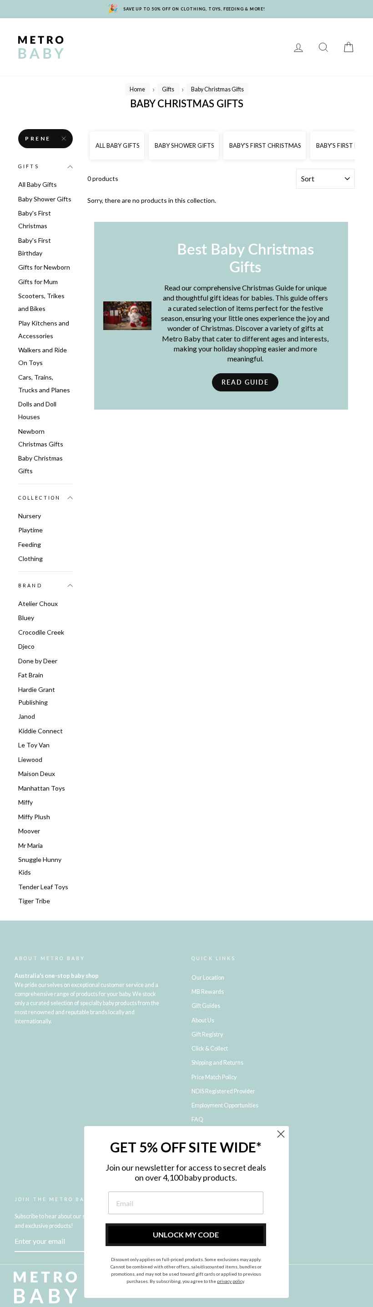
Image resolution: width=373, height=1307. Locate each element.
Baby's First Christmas (34, 219)
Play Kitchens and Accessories (43, 329)
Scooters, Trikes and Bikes (41, 302)
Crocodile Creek (41, 632)
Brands (89, 34)
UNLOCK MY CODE (186, 1234)
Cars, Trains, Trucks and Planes (44, 383)
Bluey (26, 617)
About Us (203, 1020)
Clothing (153, 47)
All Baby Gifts (37, 184)
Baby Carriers (201, 47)
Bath (120, 47)
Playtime (236, 34)
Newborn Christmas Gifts (40, 437)
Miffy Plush (34, 817)
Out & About (254, 47)
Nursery (156, 34)
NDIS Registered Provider (223, 1091)
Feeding (90, 47)
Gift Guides (206, 1005)
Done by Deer (37, 661)
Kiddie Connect (40, 731)
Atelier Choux (38, 603)
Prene (38, 138)
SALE (109, 60)
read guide (245, 382)
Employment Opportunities (225, 1105)
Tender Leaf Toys (43, 887)
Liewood (30, 759)
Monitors (196, 34)
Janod (26, 716)
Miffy (25, 802)
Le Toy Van (34, 745)
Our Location (208, 977)
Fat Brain (30, 675)
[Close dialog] (281, 1134)
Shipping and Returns (217, 1062)
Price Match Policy (214, 1077)
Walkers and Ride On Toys (42, 356)
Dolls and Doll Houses (37, 410)
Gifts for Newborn (44, 267)
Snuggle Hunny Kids (39, 866)
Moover (29, 831)
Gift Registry (198, 60)
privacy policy (230, 1281)
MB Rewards (146, 60)
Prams (122, 34)
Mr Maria (30, 845)
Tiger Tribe (34, 901)
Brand (30, 585)
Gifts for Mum (38, 281)
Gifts (85, 60)
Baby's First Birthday (34, 246)
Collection (39, 498)
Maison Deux (36, 773)
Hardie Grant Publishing (36, 696)
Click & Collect (210, 1048)
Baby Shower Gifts (44, 199)
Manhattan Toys (41, 788)
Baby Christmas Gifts (40, 464)
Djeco (26, 646)
